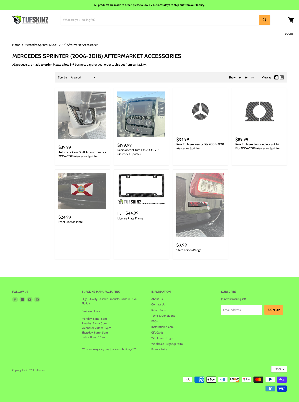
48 (252, 77)
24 (240, 77)
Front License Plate (70, 222)
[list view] (282, 77)
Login (289, 33)
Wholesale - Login (162, 338)
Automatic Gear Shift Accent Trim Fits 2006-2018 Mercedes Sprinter (82, 154)
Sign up (274, 310)
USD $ (277, 369)
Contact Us (158, 304)
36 (246, 77)
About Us (157, 299)
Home (16, 45)
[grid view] (276, 77)
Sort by (62, 77)
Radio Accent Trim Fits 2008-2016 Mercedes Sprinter (139, 152)
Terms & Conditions (163, 315)
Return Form (158, 310)
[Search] (264, 20)
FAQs (154, 321)
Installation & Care (162, 327)
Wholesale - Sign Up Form (167, 344)
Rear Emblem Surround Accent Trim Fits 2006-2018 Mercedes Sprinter (258, 146)
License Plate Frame (130, 218)
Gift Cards (157, 332)
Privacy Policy (159, 349)
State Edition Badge (188, 250)
